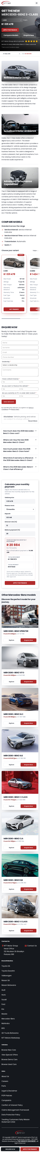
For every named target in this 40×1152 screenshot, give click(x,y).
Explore (11, 640)
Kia (3, 1009)
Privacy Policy (15, 409)
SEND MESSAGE (9, 402)
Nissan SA (6, 980)
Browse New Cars (9, 1050)
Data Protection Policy (11, 1115)
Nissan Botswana (9, 985)
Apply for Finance (10, 30)
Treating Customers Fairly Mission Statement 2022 (16, 1120)
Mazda (4, 1014)
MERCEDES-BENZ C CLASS (16, 797)
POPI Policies (7, 1095)
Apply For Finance (20, 583)
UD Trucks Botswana (10, 1033)
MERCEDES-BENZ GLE (13, 755)
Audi (3, 990)
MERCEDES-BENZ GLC (13, 714)
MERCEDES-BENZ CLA (13, 838)
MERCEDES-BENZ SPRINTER (16, 631)
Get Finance (14, 309)
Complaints (6, 1100)
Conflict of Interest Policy (12, 1105)
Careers (5, 1081)
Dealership (6, 362)
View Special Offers (10, 1055)
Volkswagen (7, 975)
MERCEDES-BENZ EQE (13, 880)
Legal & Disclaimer (9, 1091)
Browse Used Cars (9, 1064)
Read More (32, 421)
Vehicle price (9, 497)
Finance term (9, 506)
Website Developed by (18, 1141)
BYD (3, 1028)
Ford (3, 1004)
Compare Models (11, 35)
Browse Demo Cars (9, 1059)
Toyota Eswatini (8, 971)
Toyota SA (6, 966)
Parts (4, 1086)
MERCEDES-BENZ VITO (14, 672)
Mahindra (6, 1023)
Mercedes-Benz (8, 1019)
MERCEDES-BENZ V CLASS (15, 921)
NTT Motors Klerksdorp (11, 1038)
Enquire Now (29, 35)
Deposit (7, 514)
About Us (5, 1076)
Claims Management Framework (15, 1110)
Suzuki (4, 999)
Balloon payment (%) (12, 530)
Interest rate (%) (11, 522)
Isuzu (4, 995)
